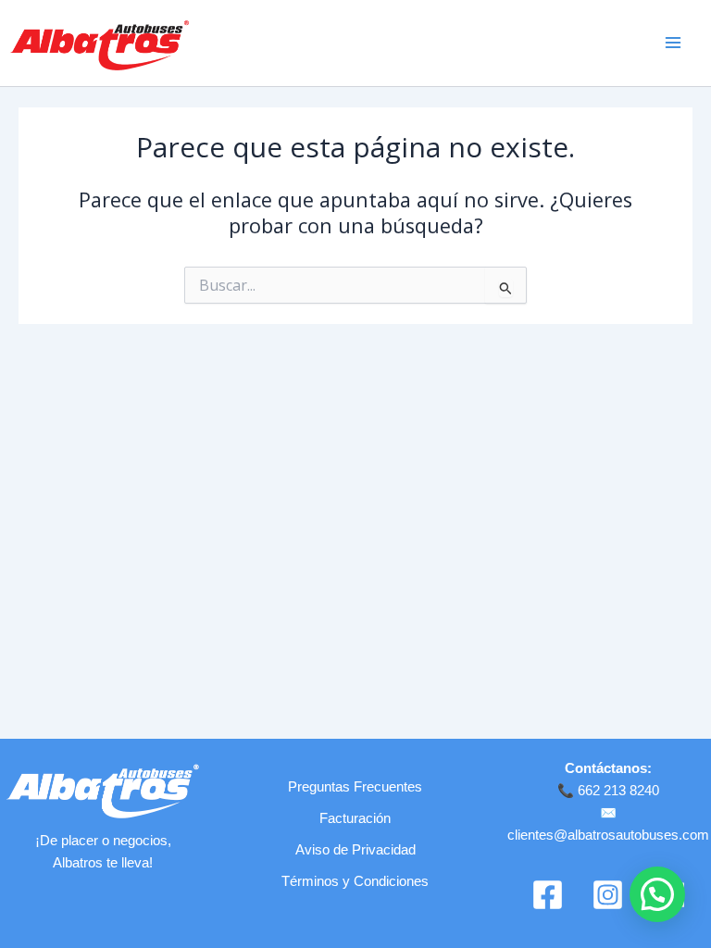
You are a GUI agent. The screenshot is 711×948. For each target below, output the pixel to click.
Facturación (355, 818)
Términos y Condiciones (355, 881)
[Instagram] (608, 895)
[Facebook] (547, 895)
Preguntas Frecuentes (355, 787)
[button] (657, 894)
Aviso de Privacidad (355, 849)
